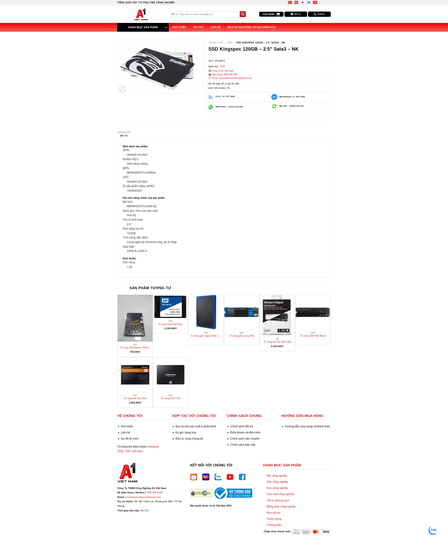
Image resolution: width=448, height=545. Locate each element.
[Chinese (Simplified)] (290, 2)
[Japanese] (302, 2)
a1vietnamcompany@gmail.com (143, 497)
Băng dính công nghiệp (281, 506)
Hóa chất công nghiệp (280, 494)
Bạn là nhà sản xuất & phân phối (196, 426)
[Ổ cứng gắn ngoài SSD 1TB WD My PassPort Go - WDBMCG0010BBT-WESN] (206, 312)
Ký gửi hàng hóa (186, 432)
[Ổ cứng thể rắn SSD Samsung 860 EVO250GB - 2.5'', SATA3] (135, 374)
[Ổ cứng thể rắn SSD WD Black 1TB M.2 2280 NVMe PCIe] (277, 315)
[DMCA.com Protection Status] (201, 492)
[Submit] (243, 14)
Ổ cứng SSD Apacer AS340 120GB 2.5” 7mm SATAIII (135, 347)
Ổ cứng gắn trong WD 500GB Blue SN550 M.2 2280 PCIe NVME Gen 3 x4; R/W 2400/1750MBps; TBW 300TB (241, 335)
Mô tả (124, 135)
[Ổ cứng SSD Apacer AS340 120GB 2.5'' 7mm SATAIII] (135, 318)
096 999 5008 (155, 492)
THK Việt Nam (134, 451)
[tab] (123, 135)
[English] (296, 2)
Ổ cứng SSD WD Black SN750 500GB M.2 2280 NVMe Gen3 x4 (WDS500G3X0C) (313, 335)
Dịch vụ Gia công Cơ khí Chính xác (252, 27)
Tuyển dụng (274, 518)
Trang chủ (215, 42)
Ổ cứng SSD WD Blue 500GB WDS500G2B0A (171, 324)
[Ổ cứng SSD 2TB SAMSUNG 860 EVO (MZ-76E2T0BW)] (170, 374)
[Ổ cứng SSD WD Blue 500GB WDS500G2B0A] (170, 306)
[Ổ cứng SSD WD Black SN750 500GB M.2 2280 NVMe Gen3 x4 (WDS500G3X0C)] (312, 312)
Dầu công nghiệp (277, 481)
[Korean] (309, 2)
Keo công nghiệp (277, 488)
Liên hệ (216, 27)
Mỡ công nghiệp (277, 475)
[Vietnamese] (315, 2)
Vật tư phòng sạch (278, 500)
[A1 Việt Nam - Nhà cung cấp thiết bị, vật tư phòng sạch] (140, 14)
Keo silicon (274, 512)
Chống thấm (274, 524)
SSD (229, 42)
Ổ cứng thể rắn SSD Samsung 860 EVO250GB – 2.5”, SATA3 (135, 398)
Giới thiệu (179, 27)
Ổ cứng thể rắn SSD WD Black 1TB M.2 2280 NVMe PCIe (277, 342)
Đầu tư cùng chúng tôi (189, 438)
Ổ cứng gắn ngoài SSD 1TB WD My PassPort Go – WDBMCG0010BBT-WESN (206, 335)
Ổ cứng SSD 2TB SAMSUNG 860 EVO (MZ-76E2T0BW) (170, 398)
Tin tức (198, 27)
